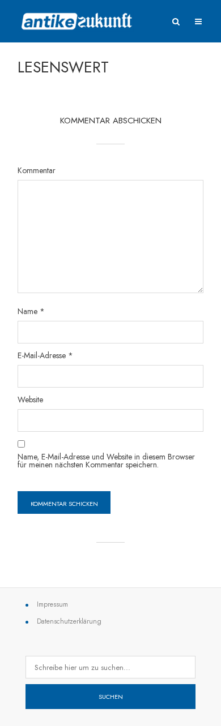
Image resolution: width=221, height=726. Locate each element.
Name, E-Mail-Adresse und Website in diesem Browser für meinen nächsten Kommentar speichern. (106, 461)
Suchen (111, 696)
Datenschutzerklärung (69, 621)
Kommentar (37, 170)
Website (30, 399)
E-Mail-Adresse (45, 355)
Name (31, 311)
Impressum (52, 604)
